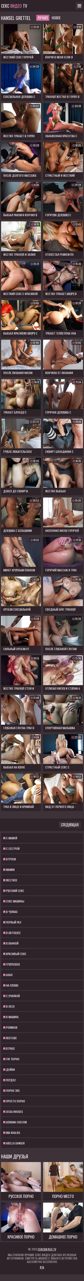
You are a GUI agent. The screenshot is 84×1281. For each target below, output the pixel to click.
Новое (56, 17)
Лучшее (42, 17)
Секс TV (14, 6)
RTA (42, 1267)
